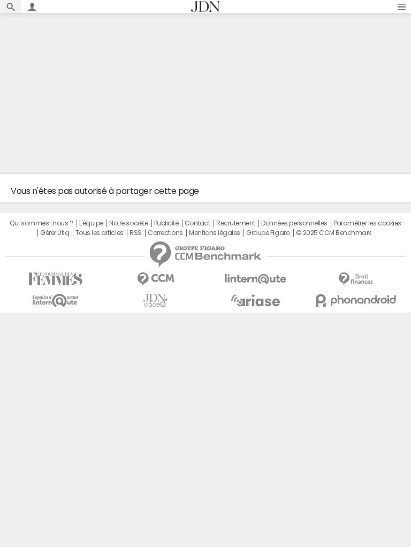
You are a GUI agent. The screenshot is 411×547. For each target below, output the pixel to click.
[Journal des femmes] (55, 279)
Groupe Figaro (268, 233)
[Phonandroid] (356, 300)
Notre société (128, 223)
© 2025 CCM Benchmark (333, 233)
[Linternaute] (256, 279)
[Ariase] (256, 300)
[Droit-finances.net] (356, 279)
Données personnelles (294, 223)
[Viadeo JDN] (155, 300)
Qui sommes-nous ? (41, 223)
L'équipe (91, 223)
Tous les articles (99, 233)
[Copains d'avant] (55, 300)
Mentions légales (214, 233)
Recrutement (235, 223)
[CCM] (155, 279)
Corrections (165, 233)
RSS (136, 233)
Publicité (166, 223)
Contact (197, 223)
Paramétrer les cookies (367, 223)
